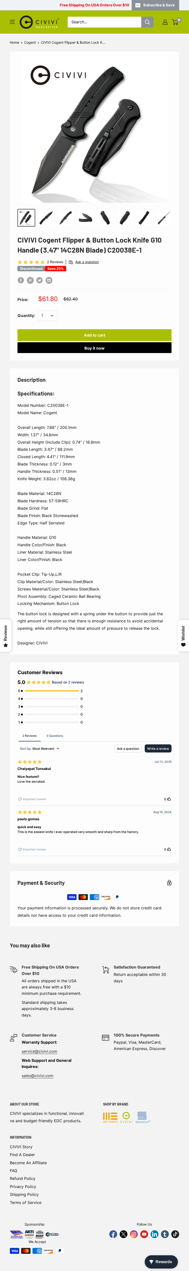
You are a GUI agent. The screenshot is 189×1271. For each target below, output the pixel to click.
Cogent (30, 42)
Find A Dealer (22, 1154)
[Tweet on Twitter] (39, 280)
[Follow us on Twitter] (123, 1234)
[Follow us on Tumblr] (165, 1234)
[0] (175, 22)
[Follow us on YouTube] (144, 1234)
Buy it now (94, 348)
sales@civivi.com (37, 1075)
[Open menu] (12, 22)
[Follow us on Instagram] (134, 1234)
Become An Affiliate (28, 1162)
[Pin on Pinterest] (30, 280)
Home (14, 42)
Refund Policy (22, 1178)
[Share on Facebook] (20, 280)
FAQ (13, 1170)
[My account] (165, 22)
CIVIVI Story (21, 1146)
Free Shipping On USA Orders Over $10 (94, 5)
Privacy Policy (23, 1186)
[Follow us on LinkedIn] (154, 1234)
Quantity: (26, 315)
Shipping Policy (24, 1194)
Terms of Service (25, 1202)
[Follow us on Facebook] (113, 1234)
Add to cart (94, 335)
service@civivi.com (39, 1051)
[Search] (147, 22)
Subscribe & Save (159, 5)
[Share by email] (49, 280)
